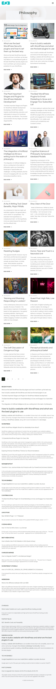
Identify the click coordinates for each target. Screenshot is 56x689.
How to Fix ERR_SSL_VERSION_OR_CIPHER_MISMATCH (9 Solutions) (22, 569)
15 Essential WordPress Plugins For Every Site (15, 438)
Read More (8, 69)
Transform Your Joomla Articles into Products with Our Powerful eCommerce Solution (27, 467)
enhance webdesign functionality (30, 646)
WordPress (6, 424)
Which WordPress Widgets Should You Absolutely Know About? (20, 427)
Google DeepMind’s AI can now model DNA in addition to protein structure (23, 484)
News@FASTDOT (7, 464)
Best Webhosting (8, 537)
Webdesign (6, 579)
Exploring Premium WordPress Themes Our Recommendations (20, 451)
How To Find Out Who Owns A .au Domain (15, 528)
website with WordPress (15, 644)
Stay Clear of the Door (40, 204)
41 (18, 379)
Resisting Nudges (12, 251)
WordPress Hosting (7, 635)
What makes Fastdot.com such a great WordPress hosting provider (22, 609)
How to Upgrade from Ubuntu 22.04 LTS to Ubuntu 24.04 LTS (20, 671)
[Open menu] (52, 3)
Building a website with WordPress (12, 415)
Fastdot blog (6, 619)
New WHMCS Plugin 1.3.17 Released (12, 516)
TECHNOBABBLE (7, 480)
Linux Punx (5, 512)
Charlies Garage (8, 552)
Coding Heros (7, 524)
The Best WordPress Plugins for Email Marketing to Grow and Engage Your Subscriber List (41, 99)
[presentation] (16, 31)
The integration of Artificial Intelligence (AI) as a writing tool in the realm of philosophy (27, 404)
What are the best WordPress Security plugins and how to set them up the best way (26, 390)
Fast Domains (6, 667)
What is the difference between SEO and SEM (15, 583)
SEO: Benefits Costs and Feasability (12, 622)
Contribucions (7, 495)
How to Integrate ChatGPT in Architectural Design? (16, 556)
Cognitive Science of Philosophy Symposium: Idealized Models (41, 154)
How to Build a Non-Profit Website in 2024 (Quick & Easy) (18, 541)
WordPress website (13, 420)
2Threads (5, 605)
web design (42, 420)
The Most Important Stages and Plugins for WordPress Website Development (24, 395)
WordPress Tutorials (9, 566)
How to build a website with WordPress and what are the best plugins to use (42, 46)
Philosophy (7, 91)
